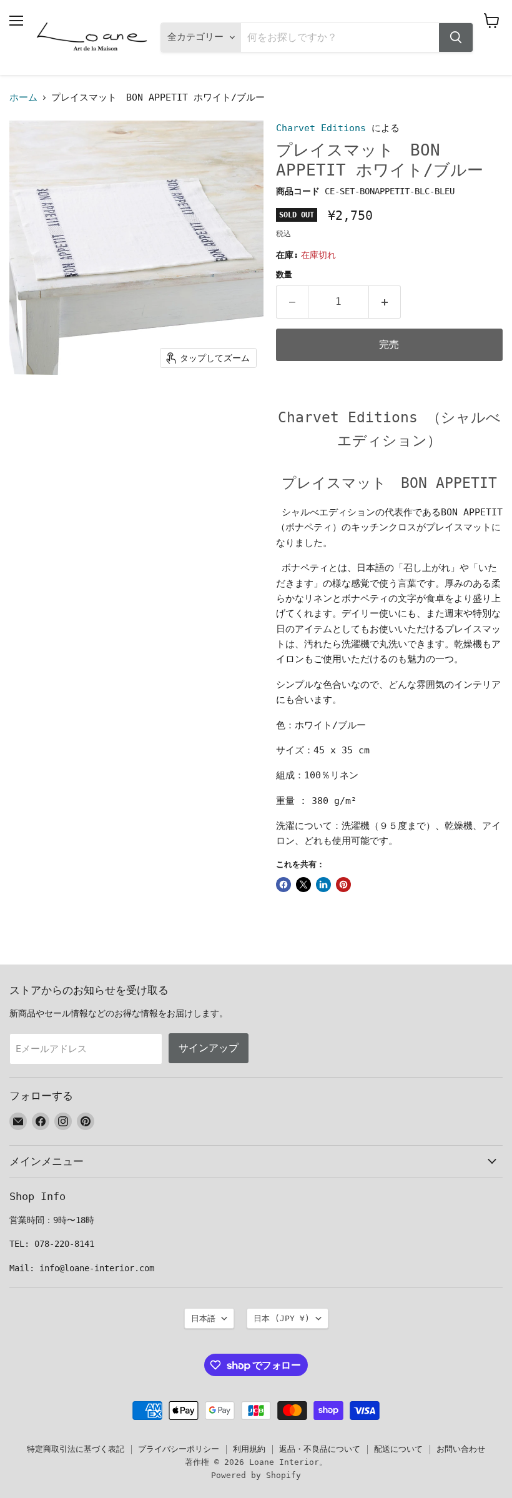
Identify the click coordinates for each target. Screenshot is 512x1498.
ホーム (23, 97)
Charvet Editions (321, 128)
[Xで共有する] (303, 884)
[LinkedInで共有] (323, 884)
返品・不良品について (319, 1449)
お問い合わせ (460, 1449)
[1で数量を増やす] (385, 301)
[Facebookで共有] (283, 884)
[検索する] (456, 37)
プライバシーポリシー (178, 1449)
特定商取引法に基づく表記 (75, 1449)
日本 (282, 1318)
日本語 (203, 1318)
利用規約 (249, 1449)
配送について (398, 1449)
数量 (284, 274)
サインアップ (209, 1048)
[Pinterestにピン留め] (343, 884)
